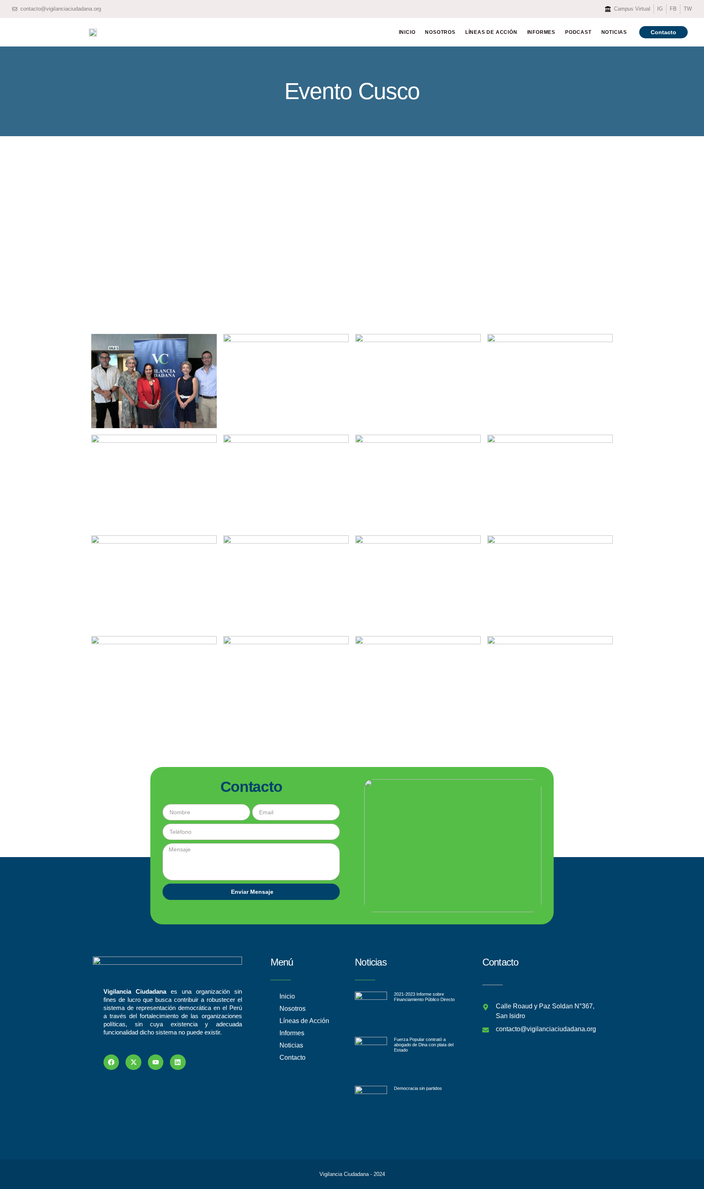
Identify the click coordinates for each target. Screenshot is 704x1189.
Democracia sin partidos (418, 1088)
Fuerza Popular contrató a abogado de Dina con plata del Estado (423, 1044)
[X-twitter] (133, 1062)
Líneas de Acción (491, 32)
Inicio (407, 32)
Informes (541, 32)
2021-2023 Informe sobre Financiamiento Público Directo (424, 997)
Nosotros (440, 32)
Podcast (578, 32)
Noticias (614, 32)
